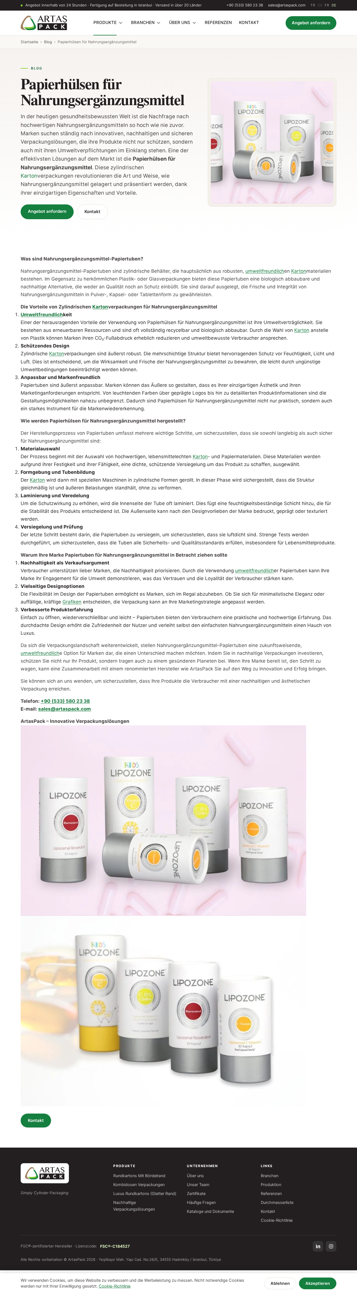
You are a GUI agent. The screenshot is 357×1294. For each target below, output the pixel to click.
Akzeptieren (317, 1283)
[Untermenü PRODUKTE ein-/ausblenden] (120, 23)
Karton (29, 176)
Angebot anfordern (311, 22)
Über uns (195, 1175)
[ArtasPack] (45, 1173)
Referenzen (271, 1193)
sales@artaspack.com (286, 5)
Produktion (271, 1184)
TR (312, 5)
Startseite (29, 42)
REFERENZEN (218, 22)
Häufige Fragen (201, 1202)
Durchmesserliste (277, 1202)
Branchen (269, 1175)
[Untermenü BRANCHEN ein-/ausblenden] (158, 23)
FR (327, 5)
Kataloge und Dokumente (210, 1211)
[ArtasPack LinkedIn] (318, 1246)
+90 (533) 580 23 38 (244, 5)
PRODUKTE (105, 22)
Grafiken (71, 602)
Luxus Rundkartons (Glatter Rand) (144, 1193)
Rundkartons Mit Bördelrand (139, 1175)
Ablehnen (280, 1283)
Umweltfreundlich (42, 314)
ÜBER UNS (179, 22)
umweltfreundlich (264, 271)
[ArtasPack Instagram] (331, 1246)
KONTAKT (249, 22)
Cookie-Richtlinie (277, 1220)
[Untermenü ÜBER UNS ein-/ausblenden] (194, 23)
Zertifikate (196, 1193)
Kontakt (92, 211)
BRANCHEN (143, 22)
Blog (48, 42)
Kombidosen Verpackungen (139, 1184)
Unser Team (198, 1184)
